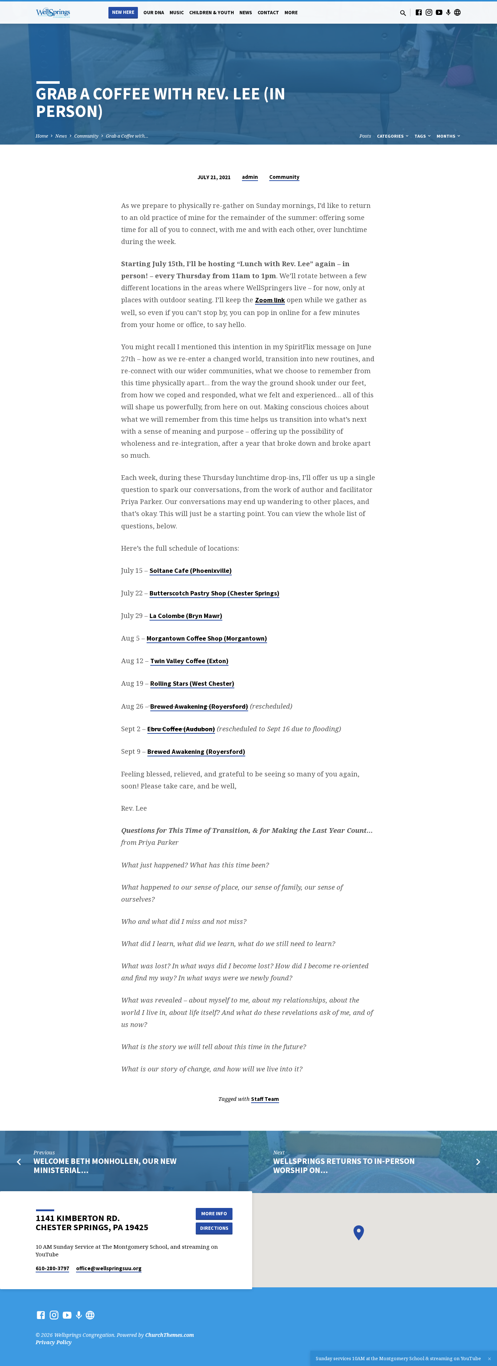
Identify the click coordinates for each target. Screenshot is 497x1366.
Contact (268, 12)
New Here (123, 12)
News (245, 12)
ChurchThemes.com (169, 1334)
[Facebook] (419, 12)
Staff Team (265, 1098)
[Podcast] (448, 12)
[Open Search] (403, 13)
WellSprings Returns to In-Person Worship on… (344, 1165)
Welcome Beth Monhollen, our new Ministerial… (104, 1165)
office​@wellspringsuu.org (109, 1268)
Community (86, 136)
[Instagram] (429, 12)
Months (446, 136)
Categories (391, 136)
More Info (214, 1213)
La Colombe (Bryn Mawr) (186, 615)
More (291, 12)
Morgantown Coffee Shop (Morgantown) (207, 638)
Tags (420, 136)
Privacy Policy (54, 1342)
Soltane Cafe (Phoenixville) (191, 570)
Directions (214, 1228)
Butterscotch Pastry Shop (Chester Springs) (214, 593)
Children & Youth (211, 12)
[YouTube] (439, 12)
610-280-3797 (52, 1268)
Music (177, 12)
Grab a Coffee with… (127, 136)
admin (250, 176)
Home (42, 136)
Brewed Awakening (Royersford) (199, 706)
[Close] (489, 1358)
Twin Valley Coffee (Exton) (189, 661)
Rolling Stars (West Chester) (192, 683)
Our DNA (153, 12)
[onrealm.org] (457, 12)
